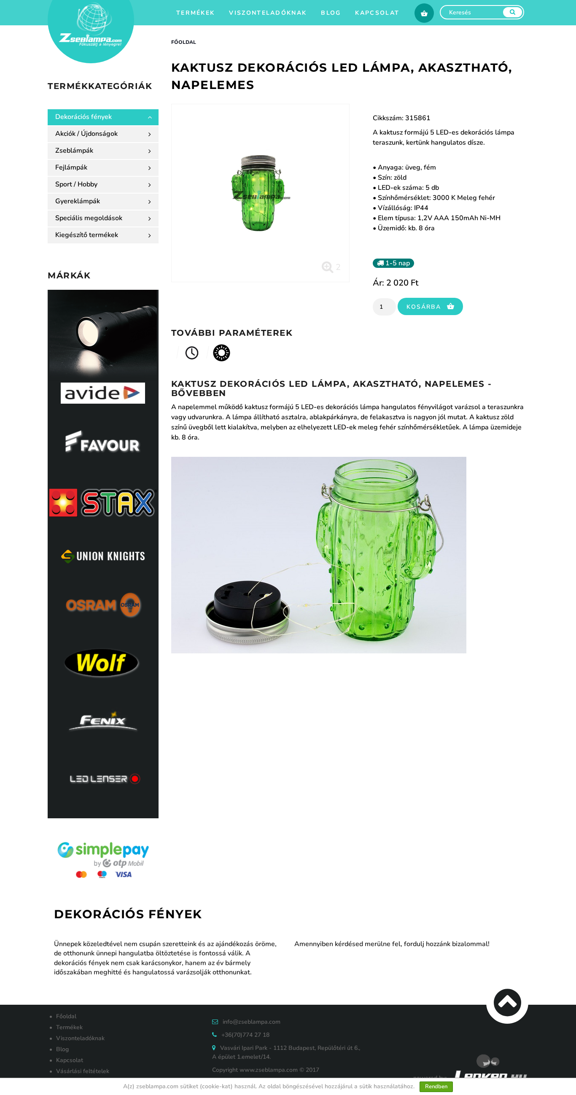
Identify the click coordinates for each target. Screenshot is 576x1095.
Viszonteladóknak (268, 13)
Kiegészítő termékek (86, 235)
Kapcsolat (377, 13)
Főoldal (183, 42)
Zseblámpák (74, 150)
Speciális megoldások (88, 218)
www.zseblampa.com (269, 1070)
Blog (331, 13)
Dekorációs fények (83, 116)
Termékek (195, 13)
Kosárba (425, 307)
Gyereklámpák (77, 201)
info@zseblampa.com (251, 1022)
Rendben (436, 1086)
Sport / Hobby (76, 184)
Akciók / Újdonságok (86, 133)
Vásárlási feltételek (82, 1071)
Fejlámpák (71, 167)
